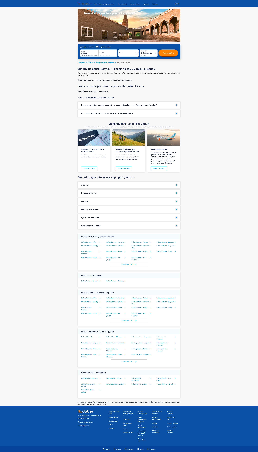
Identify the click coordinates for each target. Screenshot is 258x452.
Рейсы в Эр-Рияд (171, 418)
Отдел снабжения (141, 426)
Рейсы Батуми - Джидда (89, 246)
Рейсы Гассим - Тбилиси (115, 281)
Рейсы (90, 62)
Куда (102, 52)
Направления (134, 4)
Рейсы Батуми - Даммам (165, 242)
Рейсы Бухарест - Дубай (115, 384)
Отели (154, 423)
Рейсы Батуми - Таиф (164, 251)
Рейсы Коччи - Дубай (139, 384)
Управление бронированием (128, 414)
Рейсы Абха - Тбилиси (114, 337)
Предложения (113, 417)
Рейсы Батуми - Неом (114, 251)
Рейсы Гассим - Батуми (89, 281)
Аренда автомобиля (156, 418)
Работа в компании (155, 431)
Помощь (155, 4)
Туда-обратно (87, 47)
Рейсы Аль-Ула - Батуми (140, 337)
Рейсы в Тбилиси (170, 413)
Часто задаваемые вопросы (142, 419)
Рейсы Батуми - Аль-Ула (115, 242)
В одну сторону (104, 47)
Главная (81, 62)
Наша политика (83, 418)
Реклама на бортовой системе (142, 433)
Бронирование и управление (104, 4)
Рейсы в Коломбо (170, 431)
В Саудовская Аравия (105, 62)
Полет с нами (122, 4)
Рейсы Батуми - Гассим (139, 242)
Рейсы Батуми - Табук (139, 251)
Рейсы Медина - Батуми (140, 355)
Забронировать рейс (114, 413)
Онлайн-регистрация (142, 413)
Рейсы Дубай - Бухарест (90, 378)
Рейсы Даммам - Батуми (140, 343)
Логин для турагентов (142, 440)
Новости (126, 419)
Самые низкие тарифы (157, 413)
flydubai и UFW (128, 432)
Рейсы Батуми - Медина (165, 246)
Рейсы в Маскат (172, 423)
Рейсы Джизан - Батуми (139, 349)
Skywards (146, 4)
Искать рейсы (168, 53)
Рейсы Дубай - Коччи (114, 378)
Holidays (155, 427)
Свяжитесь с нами (127, 424)
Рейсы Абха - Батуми (88, 337)
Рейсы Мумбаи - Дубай (165, 384)
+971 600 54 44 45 (84, 426)
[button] (129, 105)
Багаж (111, 425)
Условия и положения (85, 422)
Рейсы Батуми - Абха (88, 242)
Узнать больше (89, 168)
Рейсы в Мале (171, 427)
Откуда (83, 51)
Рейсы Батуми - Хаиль (89, 257)
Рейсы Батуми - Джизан (114, 246)
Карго (125, 429)
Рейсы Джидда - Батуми (89, 349)
